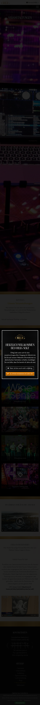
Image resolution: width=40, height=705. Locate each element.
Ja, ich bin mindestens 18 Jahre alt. (21, 374)
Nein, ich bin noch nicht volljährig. (21, 368)
